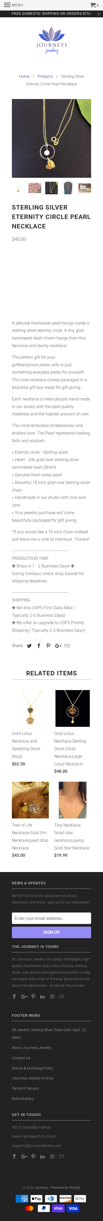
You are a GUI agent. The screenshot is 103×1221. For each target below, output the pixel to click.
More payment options (52, 302)
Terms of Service (25, 1088)
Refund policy (23, 1099)
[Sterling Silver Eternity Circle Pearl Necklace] (51, 138)
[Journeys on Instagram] (52, 996)
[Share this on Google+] (57, 646)
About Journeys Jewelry (32, 1048)
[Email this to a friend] (66, 646)
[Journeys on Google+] (24, 996)
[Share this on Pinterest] (47, 646)
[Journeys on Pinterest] (34, 996)
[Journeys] (51, 42)
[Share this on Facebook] (38, 646)
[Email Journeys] (62, 996)
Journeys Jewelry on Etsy (33, 1078)
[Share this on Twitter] (28, 646)
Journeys (42, 1187)
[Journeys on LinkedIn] (43, 996)
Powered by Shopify (65, 1187)
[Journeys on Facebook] (15, 996)
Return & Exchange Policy (33, 1068)
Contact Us (21, 1058)
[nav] (13, 5)
